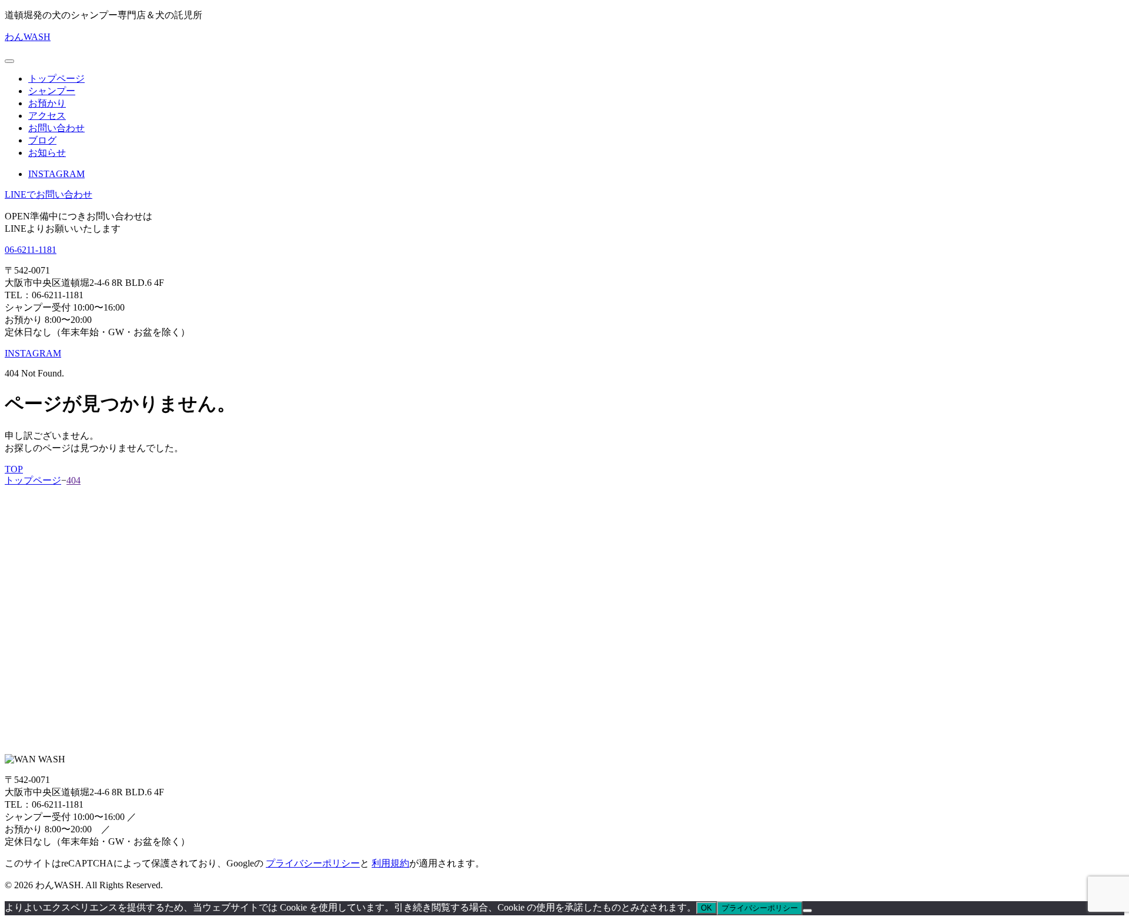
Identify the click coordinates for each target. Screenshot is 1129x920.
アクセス (47, 116)
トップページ (56, 79)
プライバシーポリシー (313, 863)
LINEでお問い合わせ (48, 194)
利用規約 (390, 863)
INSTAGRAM (56, 174)
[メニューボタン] (9, 61)
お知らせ (47, 153)
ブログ (42, 140)
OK (706, 908)
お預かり (47, 103)
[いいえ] (807, 910)
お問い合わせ (56, 128)
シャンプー (51, 91)
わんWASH (28, 37)
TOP (14, 469)
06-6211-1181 (30, 250)
